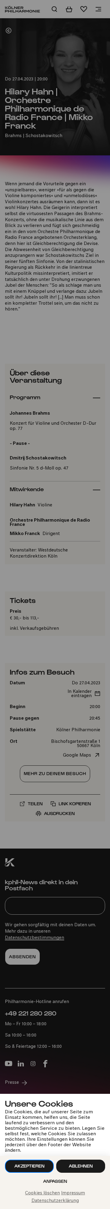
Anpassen (55, 1181)
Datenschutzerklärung (55, 1201)
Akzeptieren (29, 1165)
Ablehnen (81, 1165)
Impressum (73, 1193)
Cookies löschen (42, 1193)
